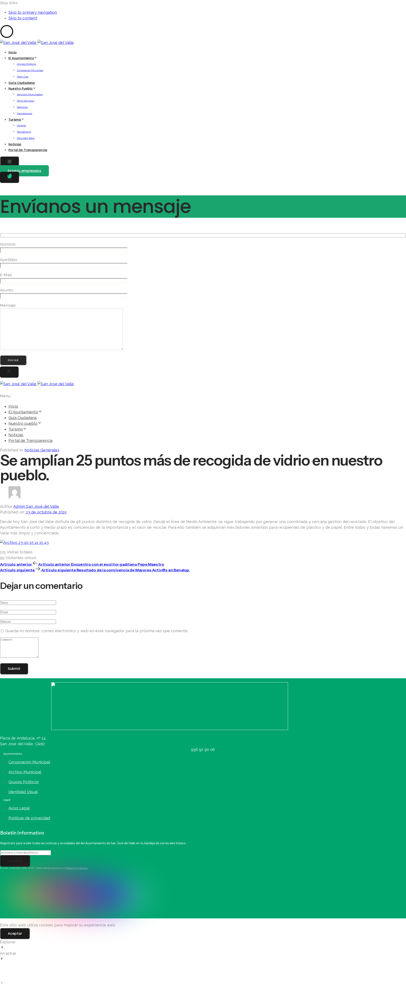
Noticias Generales (42, 450)
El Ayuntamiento (21, 58)
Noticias (14, 144)
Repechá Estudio (77, 868)
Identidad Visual (23, 792)
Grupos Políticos (26, 64)
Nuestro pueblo (20, 88)
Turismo (14, 119)
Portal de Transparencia (27, 150)
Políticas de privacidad (29, 818)
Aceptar (15, 933)
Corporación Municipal (30, 70)
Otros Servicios (25, 100)
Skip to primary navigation (32, 12)
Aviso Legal (19, 808)
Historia (21, 125)
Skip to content (22, 18)
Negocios (22, 107)
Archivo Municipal (24, 772)
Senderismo (24, 131)
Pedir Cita (22, 76)
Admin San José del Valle (36, 506)
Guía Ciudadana (21, 83)
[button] (9, 162)
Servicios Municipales (30, 94)
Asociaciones (24, 113)
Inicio (12, 52)
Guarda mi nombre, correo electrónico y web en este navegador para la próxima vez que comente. (96, 631)
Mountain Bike (25, 138)
